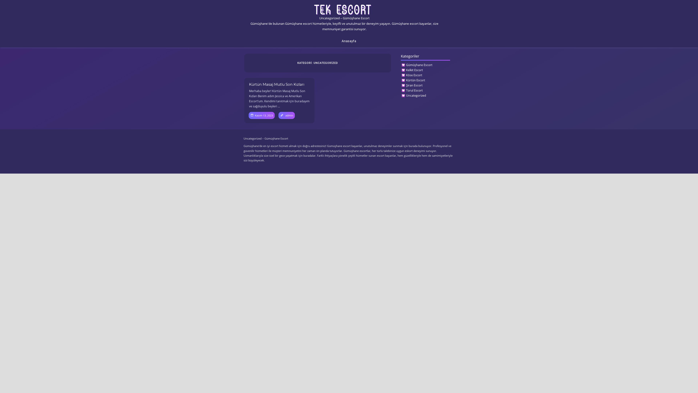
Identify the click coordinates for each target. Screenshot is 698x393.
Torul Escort (414, 90)
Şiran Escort (414, 85)
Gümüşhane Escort (419, 65)
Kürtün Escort (415, 80)
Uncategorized (416, 96)
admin (289, 115)
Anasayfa (349, 41)
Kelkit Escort (414, 70)
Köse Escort (414, 75)
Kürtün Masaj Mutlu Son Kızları (276, 84)
